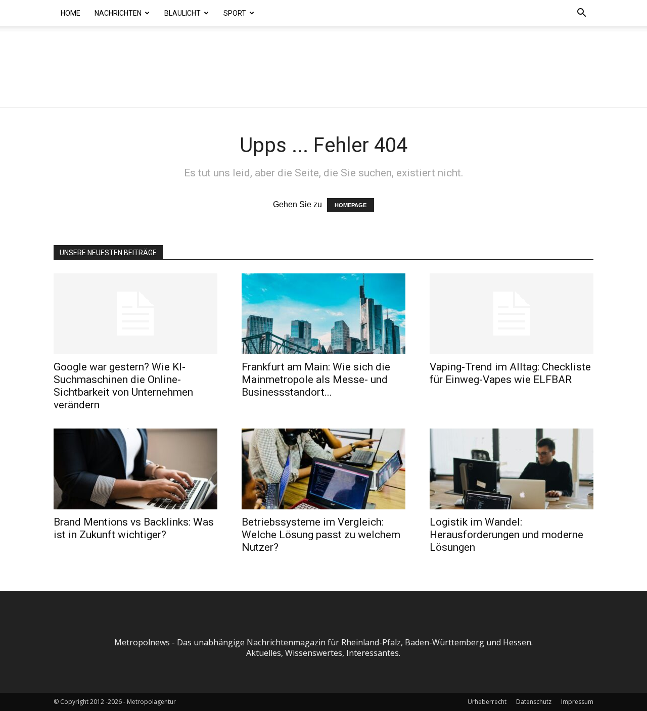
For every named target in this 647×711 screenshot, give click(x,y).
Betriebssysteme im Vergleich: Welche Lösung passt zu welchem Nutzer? (321, 534)
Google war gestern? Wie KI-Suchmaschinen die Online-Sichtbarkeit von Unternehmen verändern (123, 386)
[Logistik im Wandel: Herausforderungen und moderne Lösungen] (511, 469)
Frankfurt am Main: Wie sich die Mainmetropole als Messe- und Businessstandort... (316, 379)
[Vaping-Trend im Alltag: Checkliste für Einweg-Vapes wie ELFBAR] (511, 313)
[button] (581, 13)
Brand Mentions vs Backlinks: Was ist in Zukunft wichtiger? (134, 528)
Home (70, 13)
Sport (234, 13)
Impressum (577, 701)
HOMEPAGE (350, 205)
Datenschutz (533, 701)
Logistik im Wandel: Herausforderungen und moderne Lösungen (506, 534)
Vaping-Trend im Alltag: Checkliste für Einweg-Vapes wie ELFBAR (510, 373)
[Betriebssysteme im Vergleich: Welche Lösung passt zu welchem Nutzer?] (323, 469)
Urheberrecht (487, 701)
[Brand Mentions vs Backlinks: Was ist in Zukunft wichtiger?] (135, 469)
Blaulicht (182, 13)
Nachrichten (118, 13)
